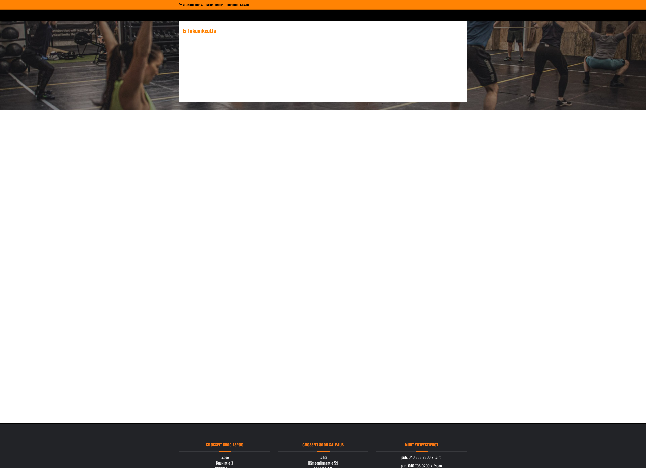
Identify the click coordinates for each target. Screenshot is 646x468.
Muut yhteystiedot (421, 444)
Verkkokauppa (192, 5)
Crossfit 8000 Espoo (224, 444)
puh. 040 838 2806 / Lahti (421, 457)
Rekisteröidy (215, 5)
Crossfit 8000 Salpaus (323, 444)
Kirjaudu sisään (238, 5)
